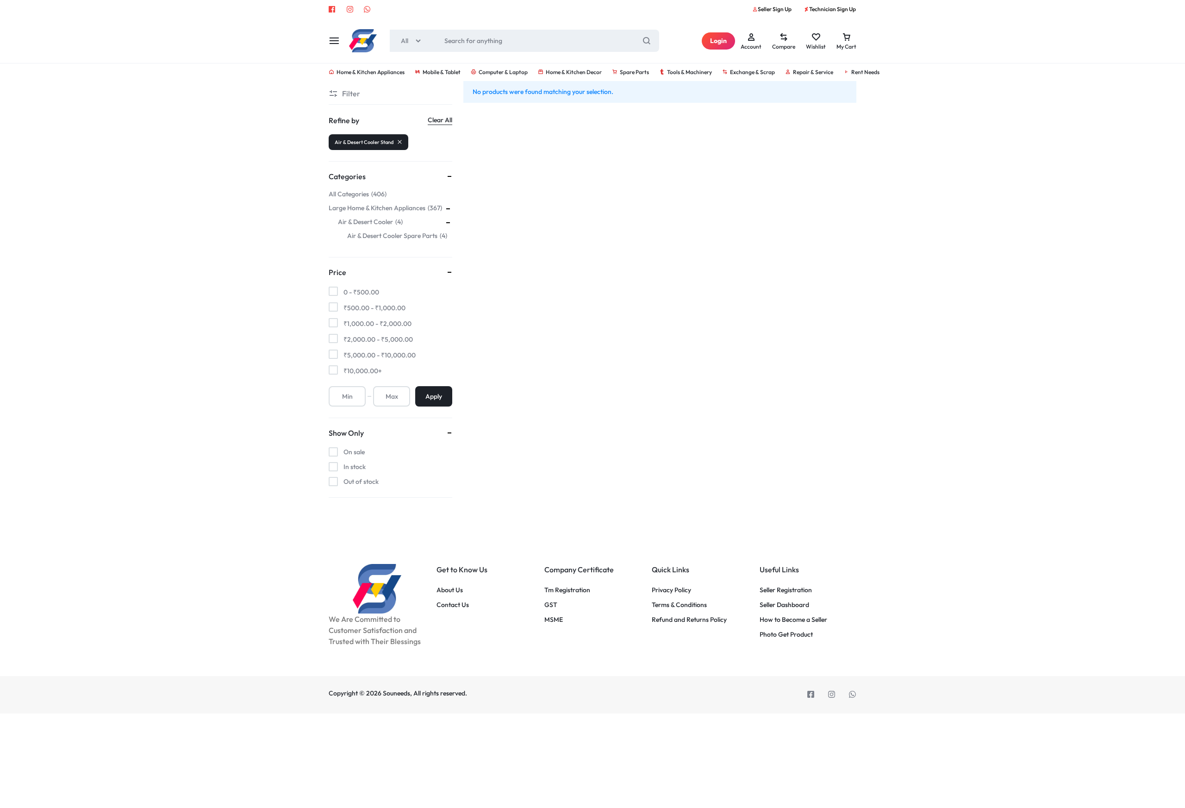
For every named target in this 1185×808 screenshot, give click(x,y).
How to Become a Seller (793, 620)
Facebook (332, 9)
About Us (450, 590)
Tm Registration (567, 590)
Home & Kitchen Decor (574, 72)
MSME (553, 620)
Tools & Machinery (689, 72)
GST (550, 605)
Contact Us (453, 605)
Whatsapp (367, 9)
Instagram (350, 9)
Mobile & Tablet (442, 72)
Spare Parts (634, 72)
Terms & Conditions (679, 605)
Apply (433, 396)
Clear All (440, 120)
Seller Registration (786, 590)
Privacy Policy (671, 590)
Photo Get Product (786, 635)
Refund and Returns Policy (689, 620)
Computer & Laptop (503, 72)
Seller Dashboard (784, 605)
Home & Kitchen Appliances (371, 72)
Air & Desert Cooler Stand (364, 142)
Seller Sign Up (775, 9)
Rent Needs (865, 72)
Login (718, 41)
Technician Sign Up (832, 9)
